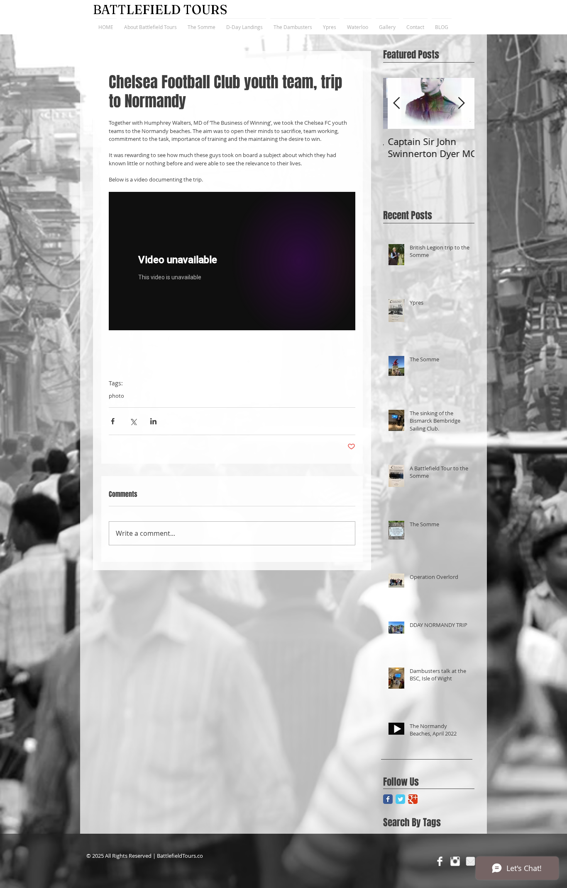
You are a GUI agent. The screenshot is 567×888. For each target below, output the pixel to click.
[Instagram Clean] (455, 861)
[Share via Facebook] (113, 421)
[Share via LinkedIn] (153, 421)
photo (116, 395)
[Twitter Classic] (400, 799)
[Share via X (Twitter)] (133, 421)
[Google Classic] (413, 799)
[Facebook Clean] (440, 861)
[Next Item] (461, 103)
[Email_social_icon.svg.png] (470, 861)
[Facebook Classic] (388, 799)
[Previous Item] (396, 103)
